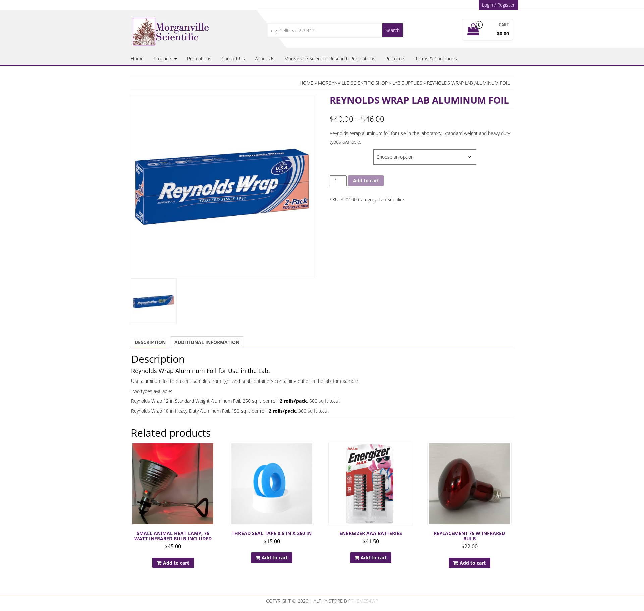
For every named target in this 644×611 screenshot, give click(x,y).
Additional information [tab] (206, 342)
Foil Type (341, 152)
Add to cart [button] (176, 563)
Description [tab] (150, 342)
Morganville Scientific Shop (353, 83)
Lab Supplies (407, 83)
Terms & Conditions (436, 58)
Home (137, 58)
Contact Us (233, 58)
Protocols (395, 58)
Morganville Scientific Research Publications (329, 58)
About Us (264, 58)
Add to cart (366, 180)
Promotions (199, 58)
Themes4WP (364, 601)
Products (164, 58)
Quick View (212, 451)
